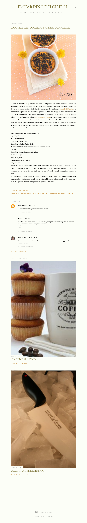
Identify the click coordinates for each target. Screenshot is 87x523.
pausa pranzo (44, 193)
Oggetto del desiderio (27, 470)
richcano (50, 516)
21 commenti (23, 363)
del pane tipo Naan (42, 117)
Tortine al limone (24, 359)
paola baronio (23, 205)
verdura (64, 193)
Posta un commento (19, 251)
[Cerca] (74, 6)
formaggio (27, 193)
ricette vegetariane (56, 193)
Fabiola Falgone (24, 237)
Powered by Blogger (45, 512)
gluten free (35, 193)
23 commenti (23, 475)
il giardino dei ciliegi (42, 6)
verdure (70, 193)
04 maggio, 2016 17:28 (25, 231)
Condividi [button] (14, 190)
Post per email (23, 190)
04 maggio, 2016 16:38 (25, 212)
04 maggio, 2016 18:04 (25, 246)
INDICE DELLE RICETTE (46, 12)
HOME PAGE (23, 12)
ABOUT (32, 12)
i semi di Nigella (66, 109)
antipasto (20, 193)
